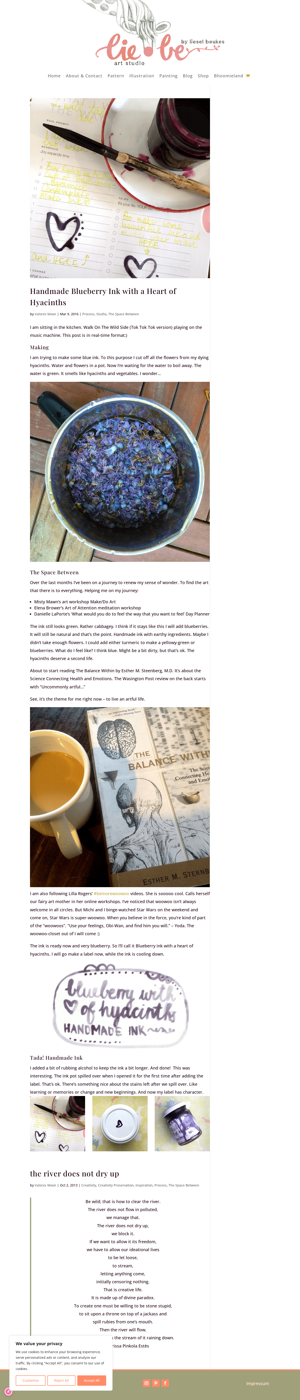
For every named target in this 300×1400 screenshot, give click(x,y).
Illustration (141, 76)
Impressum (257, 1383)
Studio (101, 314)
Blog (188, 76)
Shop (203, 76)
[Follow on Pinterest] (156, 1383)
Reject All (61, 1380)
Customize (30, 1380)
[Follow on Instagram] (146, 1383)
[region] (60, 1363)
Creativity (88, 1185)
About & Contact (84, 76)
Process (88, 314)
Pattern (116, 76)
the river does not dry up (74, 1173)
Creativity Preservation (116, 1185)
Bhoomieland (228, 76)
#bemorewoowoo (111, 893)
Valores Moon (45, 314)
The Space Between (123, 314)
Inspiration (144, 1185)
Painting (168, 76)
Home (54, 76)
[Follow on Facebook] (165, 1383)
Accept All (91, 1380)
